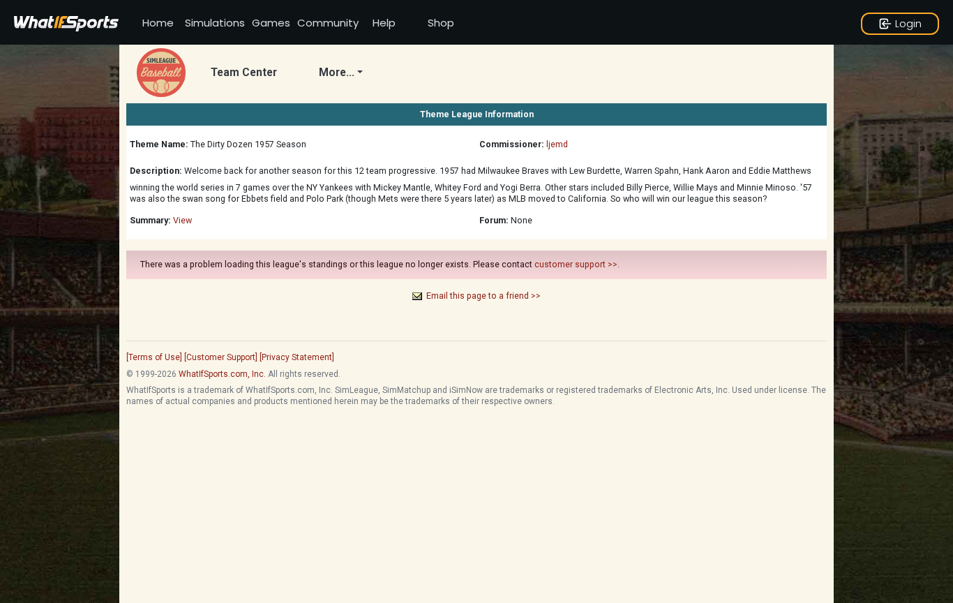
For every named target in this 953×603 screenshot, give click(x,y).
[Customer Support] (220, 357)
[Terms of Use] (154, 357)
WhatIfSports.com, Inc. (222, 374)
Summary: (150, 220)
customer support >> (575, 264)
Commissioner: (511, 144)
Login (908, 23)
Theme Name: (159, 144)
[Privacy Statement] (297, 357)
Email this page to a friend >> (483, 295)
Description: (156, 170)
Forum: (494, 220)
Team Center (244, 72)
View (182, 220)
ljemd (557, 144)
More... (336, 72)
